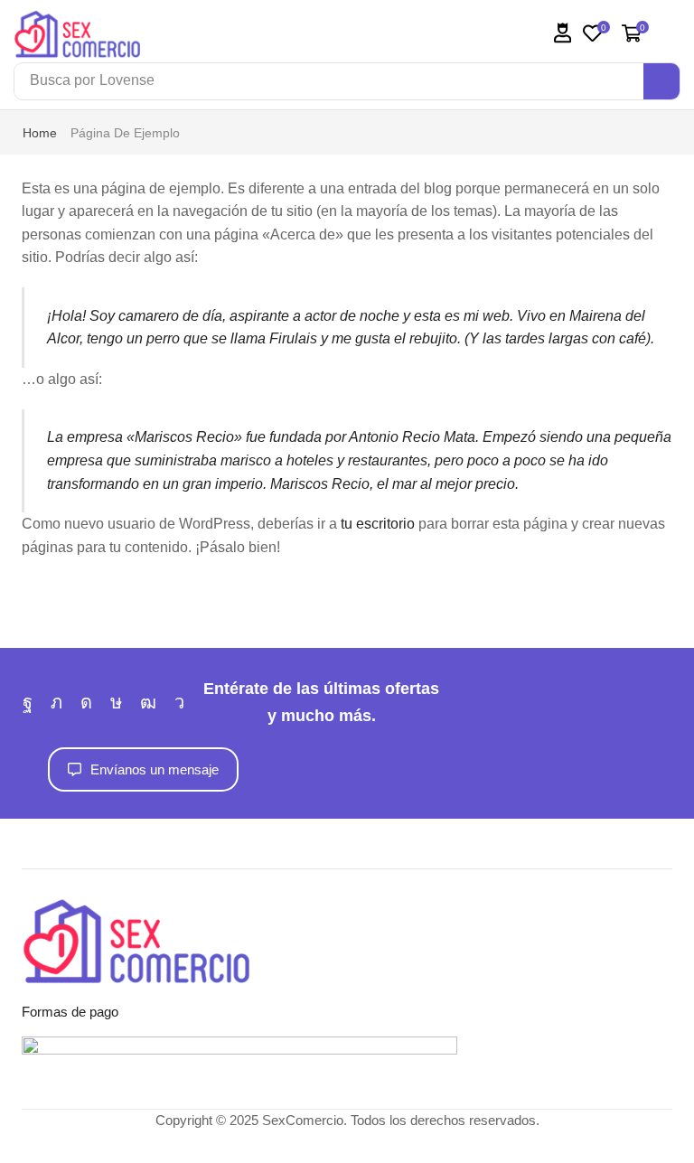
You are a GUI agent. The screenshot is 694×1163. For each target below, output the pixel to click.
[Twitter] (56, 702)
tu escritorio (378, 523)
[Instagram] (86, 702)
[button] (563, 33)
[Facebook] (28, 702)
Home (40, 133)
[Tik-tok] (116, 702)
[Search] (661, 81)
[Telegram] (179, 702)
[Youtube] (148, 702)
